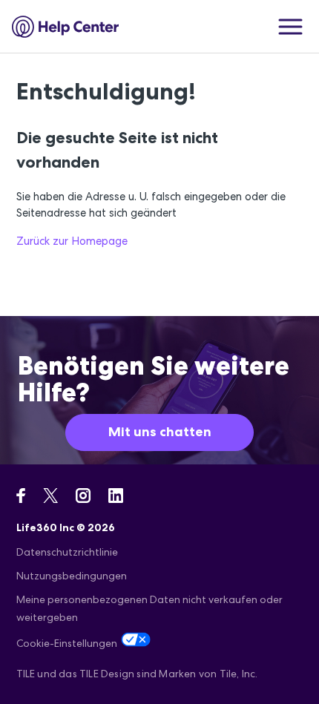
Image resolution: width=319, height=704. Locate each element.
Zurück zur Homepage (72, 240)
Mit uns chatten (159, 432)
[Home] (65, 27)
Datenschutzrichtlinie (67, 552)
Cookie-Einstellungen (66, 643)
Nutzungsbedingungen (71, 576)
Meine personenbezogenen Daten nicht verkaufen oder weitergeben (149, 608)
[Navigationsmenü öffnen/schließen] (290, 27)
